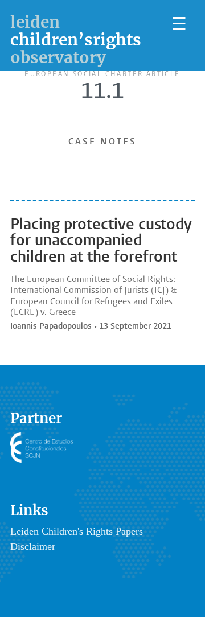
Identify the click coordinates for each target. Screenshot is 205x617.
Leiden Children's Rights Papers (76, 531)
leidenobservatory (75, 40)
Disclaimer (32, 546)
